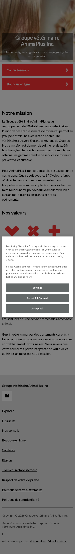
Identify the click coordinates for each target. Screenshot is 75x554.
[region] (37, 277)
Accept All (37, 308)
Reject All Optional (37, 298)
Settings (37, 287)
